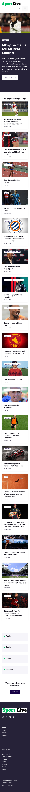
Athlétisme (8, 165)
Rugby (4, 761)
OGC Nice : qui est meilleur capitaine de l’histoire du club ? (15, 152)
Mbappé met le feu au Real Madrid (14, 49)
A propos (4, 732)
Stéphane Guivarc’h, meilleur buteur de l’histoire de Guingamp (13, 613)
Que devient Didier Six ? (13, 379)
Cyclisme (4, 764)
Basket (4, 767)
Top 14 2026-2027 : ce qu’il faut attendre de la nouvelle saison (15, 583)
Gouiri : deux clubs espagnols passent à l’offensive (12, 435)
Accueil (4, 730)
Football (5, 40)
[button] (19, 8)
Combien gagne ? (18, 279)
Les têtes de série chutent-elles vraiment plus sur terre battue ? (15, 494)
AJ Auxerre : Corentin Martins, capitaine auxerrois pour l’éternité (13, 121)
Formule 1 (7, 507)
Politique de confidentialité (9, 780)
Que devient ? (16, 251)
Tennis (6, 193)
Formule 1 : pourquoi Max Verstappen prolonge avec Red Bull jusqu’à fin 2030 (14, 524)
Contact (15, 692)
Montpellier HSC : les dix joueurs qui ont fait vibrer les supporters (14, 238)
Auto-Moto (8, 279)
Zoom (6, 476)
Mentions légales (7, 782)
